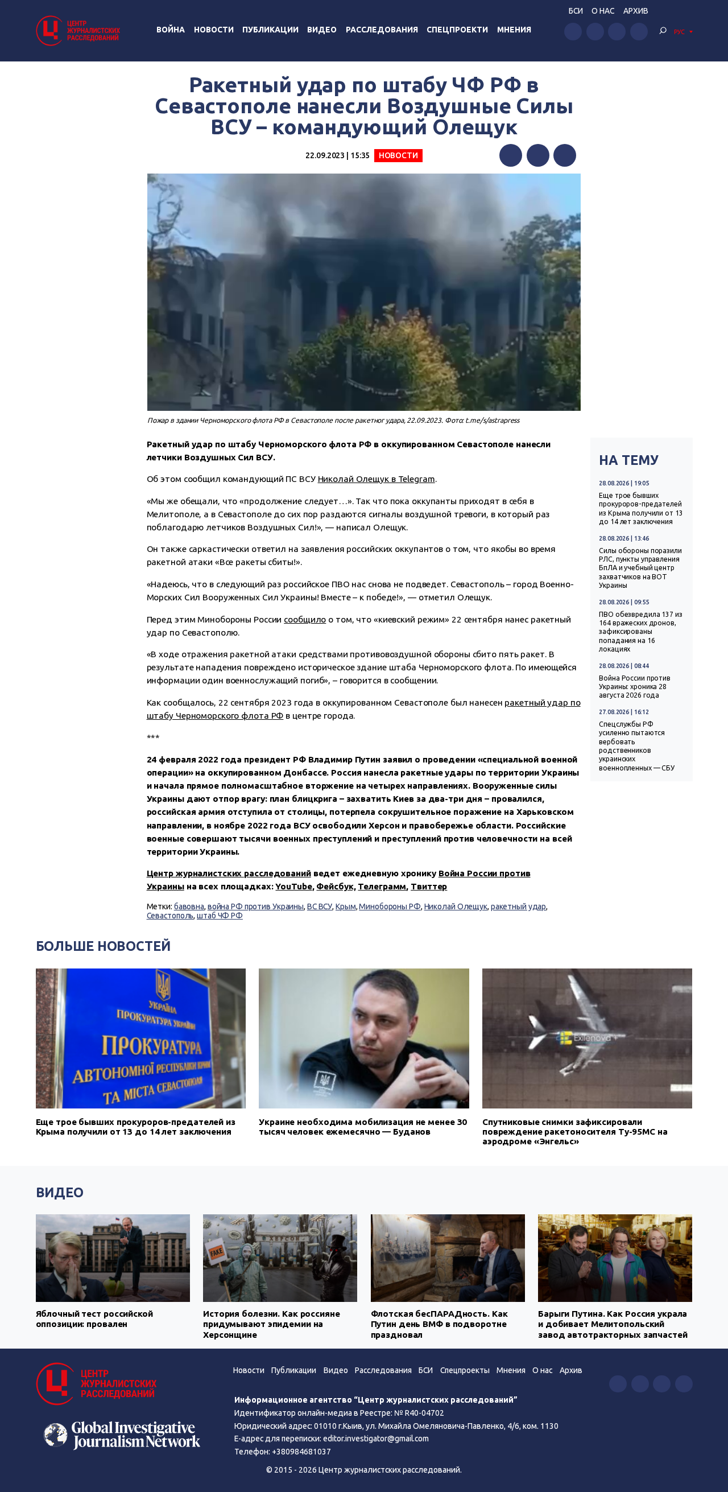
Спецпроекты (465, 1370)
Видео (322, 29)
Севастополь (170, 915)
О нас (603, 10)
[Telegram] (564, 155)
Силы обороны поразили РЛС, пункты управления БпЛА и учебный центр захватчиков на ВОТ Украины (640, 568)
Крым (346, 906)
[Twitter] (538, 155)
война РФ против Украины (256, 906)
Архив (635, 10)
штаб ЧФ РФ (220, 915)
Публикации (270, 29)
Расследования (382, 29)
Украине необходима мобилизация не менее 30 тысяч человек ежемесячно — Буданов (363, 1126)
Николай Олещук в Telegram (376, 479)
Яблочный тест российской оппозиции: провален (94, 1319)
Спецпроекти (457, 29)
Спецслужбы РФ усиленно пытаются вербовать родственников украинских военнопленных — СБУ (637, 746)
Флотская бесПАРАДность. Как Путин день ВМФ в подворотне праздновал (439, 1324)
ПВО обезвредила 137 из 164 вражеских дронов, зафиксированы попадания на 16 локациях (640, 632)
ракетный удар (519, 906)
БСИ (576, 10)
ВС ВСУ (319, 906)
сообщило (305, 619)
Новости (214, 29)
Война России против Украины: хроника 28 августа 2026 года (635, 686)
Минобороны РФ (390, 906)
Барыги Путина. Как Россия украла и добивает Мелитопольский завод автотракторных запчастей (613, 1324)
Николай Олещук (455, 906)
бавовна (189, 906)
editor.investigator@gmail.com (376, 1438)
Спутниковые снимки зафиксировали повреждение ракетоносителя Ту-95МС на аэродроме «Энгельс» (575, 1131)
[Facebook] (510, 155)
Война (170, 29)
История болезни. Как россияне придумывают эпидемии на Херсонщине (271, 1324)
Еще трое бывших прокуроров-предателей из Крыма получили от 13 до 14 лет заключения (640, 508)
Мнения (514, 29)
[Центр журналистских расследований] (79, 30)
